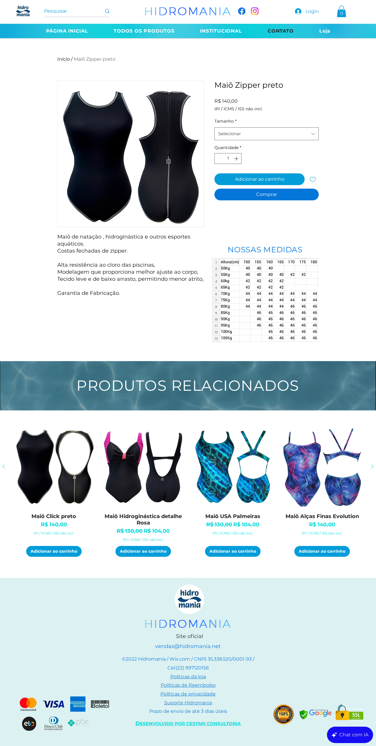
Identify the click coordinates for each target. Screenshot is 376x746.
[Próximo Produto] (372, 466)
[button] (341, 11)
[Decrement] (219, 158)
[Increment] (237, 158)
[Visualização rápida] (54, 467)
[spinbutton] (228, 158)
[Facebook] (242, 11)
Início (63, 59)
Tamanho (225, 121)
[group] (188, 491)
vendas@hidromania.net (188, 646)
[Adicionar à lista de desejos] (313, 179)
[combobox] (266, 133)
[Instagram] (255, 11)
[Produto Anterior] (3, 466)
